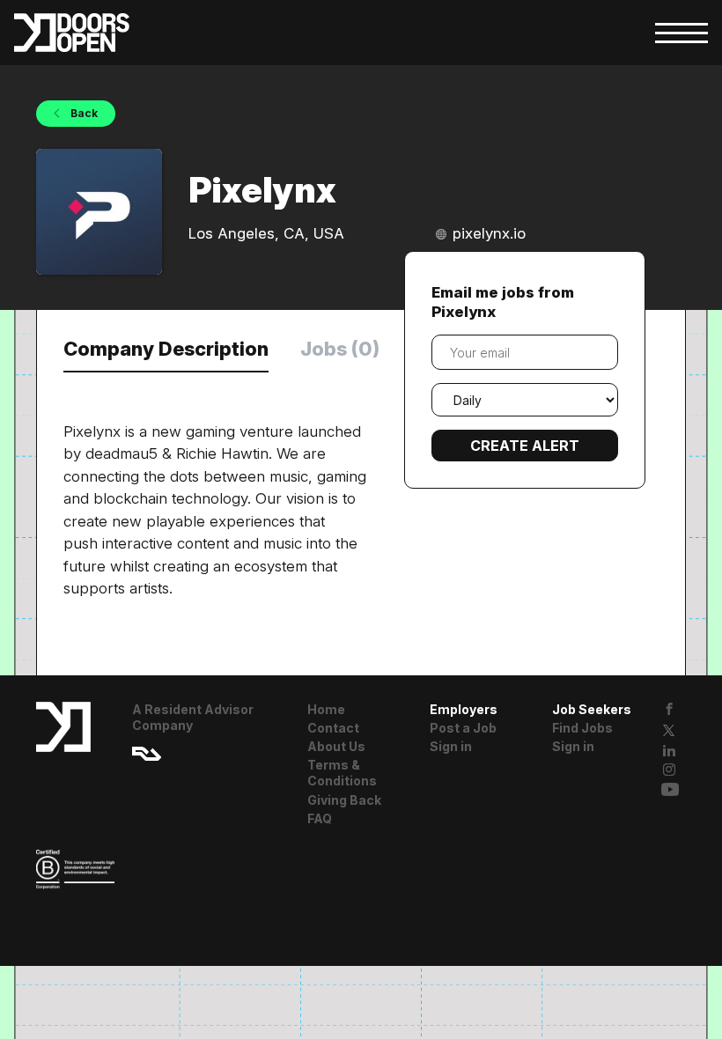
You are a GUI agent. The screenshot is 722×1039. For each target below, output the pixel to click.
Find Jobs (582, 727)
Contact (333, 727)
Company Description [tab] (166, 348)
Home (326, 709)
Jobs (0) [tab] (339, 348)
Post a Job (463, 727)
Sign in (451, 746)
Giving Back (344, 799)
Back (83, 113)
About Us (336, 746)
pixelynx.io (489, 233)
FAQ (319, 818)
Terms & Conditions (342, 772)
